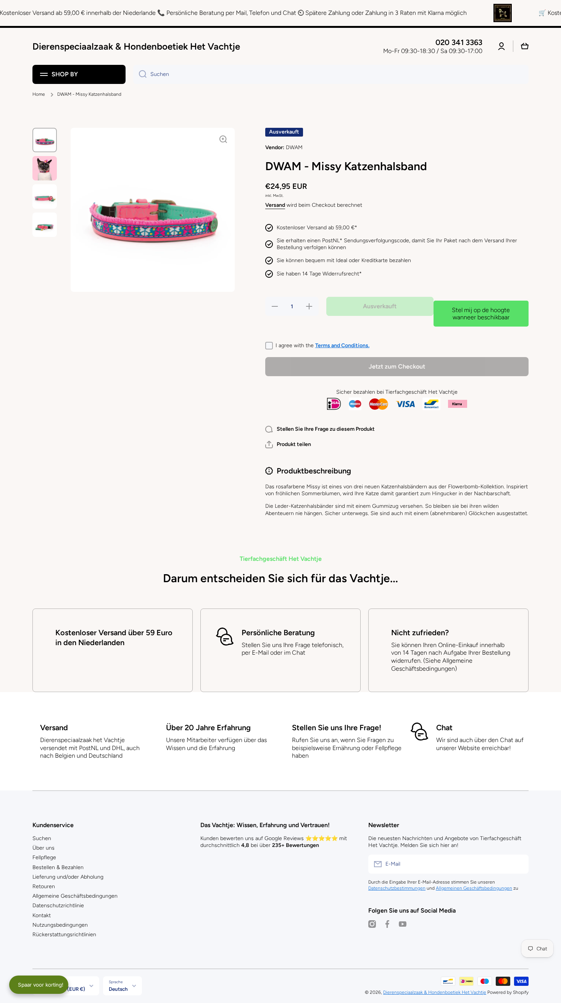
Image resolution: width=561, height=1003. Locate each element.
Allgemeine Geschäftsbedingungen (75, 896)
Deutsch (118, 989)
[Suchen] (140, 74)
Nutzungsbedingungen (60, 925)
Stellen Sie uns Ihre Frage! (336, 727)
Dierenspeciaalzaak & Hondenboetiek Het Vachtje (434, 992)
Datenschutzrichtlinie (58, 905)
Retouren (43, 886)
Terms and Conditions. (342, 345)
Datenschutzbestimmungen (397, 888)
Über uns (43, 848)
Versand (275, 205)
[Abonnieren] (519, 864)
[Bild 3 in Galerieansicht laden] (44, 196)
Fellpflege (44, 857)
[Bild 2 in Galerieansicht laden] (44, 168)
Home (38, 94)
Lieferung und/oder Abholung (67, 877)
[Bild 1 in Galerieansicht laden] (44, 140)
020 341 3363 (458, 42)
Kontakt (41, 915)
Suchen (41, 838)
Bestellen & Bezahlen (58, 867)
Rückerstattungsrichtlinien (64, 934)
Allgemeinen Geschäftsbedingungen (474, 888)
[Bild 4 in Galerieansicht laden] (44, 225)
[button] (288, 444)
